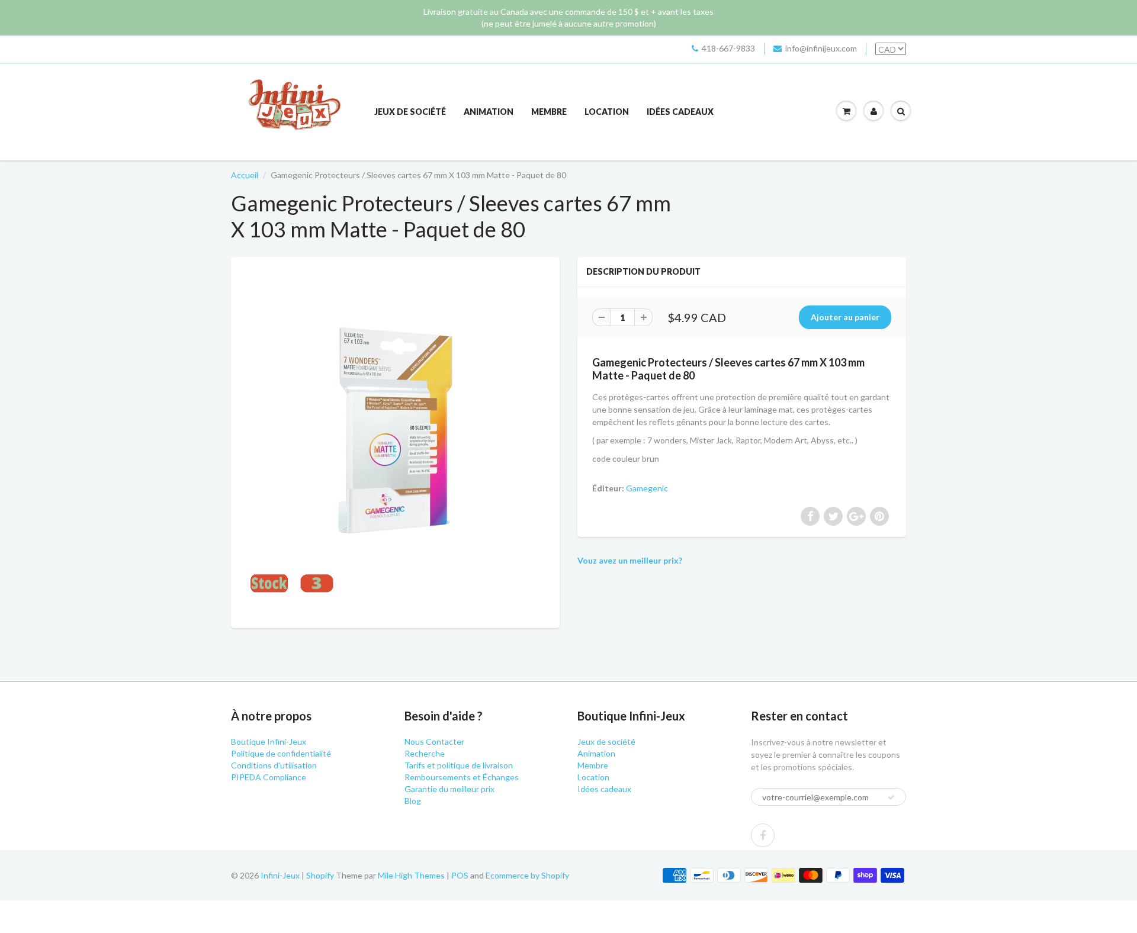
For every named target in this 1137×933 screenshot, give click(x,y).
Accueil (244, 175)
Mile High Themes (411, 875)
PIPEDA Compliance (268, 777)
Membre (549, 112)
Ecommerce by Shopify (527, 875)
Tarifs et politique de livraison (458, 765)
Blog (412, 801)
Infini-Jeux (280, 875)
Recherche (424, 753)
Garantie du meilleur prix (449, 789)
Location (606, 112)
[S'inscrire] (891, 797)
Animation (488, 112)
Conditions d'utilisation (274, 765)
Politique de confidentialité (281, 753)
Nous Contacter (434, 741)
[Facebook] (763, 835)
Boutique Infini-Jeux (268, 741)
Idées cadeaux (680, 112)
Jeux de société (410, 112)
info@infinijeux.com (821, 48)
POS (459, 875)
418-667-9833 (728, 48)
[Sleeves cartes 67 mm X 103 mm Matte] (395, 441)
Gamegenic (647, 488)
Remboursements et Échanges (461, 777)
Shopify (320, 875)
